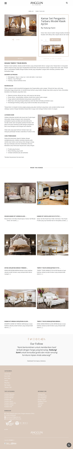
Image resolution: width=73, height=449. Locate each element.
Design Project (42, 399)
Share (18, 39)
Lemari (6, 380)
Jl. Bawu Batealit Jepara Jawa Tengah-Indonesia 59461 (20, 413)
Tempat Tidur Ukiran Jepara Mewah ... (49, 321)
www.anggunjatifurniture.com (13, 419)
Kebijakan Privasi (42, 401)
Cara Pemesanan (42, 396)
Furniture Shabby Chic (10, 403)
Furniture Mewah (8, 397)
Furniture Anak (8, 406)
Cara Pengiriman (42, 397)
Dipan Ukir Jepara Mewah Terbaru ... (16, 268)
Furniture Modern (9, 396)
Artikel (39, 406)
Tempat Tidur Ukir (39, 11)
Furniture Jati (7, 399)
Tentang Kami (41, 394)
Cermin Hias (7, 374)
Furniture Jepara (8, 401)
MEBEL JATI (31, 11)
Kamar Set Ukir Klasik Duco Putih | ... (49, 216)
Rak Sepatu (7, 385)
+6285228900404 (11, 415)
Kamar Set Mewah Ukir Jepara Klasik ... (16, 321)
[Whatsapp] (69, 445)
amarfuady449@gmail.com (13, 417)
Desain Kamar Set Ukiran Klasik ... (15, 216)
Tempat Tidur (8, 387)
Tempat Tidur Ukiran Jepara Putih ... (49, 268)
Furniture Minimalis (9, 394)
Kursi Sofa (7, 376)
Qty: (42, 40)
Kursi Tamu (7, 378)
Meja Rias (7, 383)
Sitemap (40, 405)
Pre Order (56, 40)
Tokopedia (40, 403)
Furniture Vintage (9, 405)
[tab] (20, 58)
